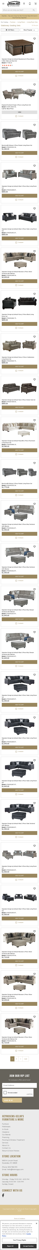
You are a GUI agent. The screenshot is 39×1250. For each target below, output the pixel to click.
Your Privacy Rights (19, 1240)
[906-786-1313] (29, 3)
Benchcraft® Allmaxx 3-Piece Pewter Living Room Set (17, 483)
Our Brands (6, 1135)
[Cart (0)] (35, 3)
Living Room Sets (32, 22)
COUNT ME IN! (8, 1100)
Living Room (21, 22)
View (19, 112)
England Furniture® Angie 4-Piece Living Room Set (16, 105)
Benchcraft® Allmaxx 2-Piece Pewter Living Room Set (17, 145)
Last (25, 1059)
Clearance (5, 1132)
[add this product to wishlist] (34, 38)
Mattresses (6, 1127)
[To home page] (13, 4)
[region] (19, 1235)
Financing (5, 1137)
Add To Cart (19, 71)
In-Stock (5, 1129)
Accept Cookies (28, 1246)
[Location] (24, 3)
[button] (3, 3)
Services (5, 1143)
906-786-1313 (12, 1167)
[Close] (36, 1223)
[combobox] (29, 30)
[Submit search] (34, 10)
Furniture (12, 22)
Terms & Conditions (19, 1218)
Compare (20, 75)
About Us (5, 1145)
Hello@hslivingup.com (15, 1169)
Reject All (10, 1246)
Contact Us (6, 1148)
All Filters (11, 30)
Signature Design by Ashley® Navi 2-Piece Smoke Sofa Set (18, 400)
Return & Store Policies (10, 1151)
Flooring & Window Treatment (13, 1140)
